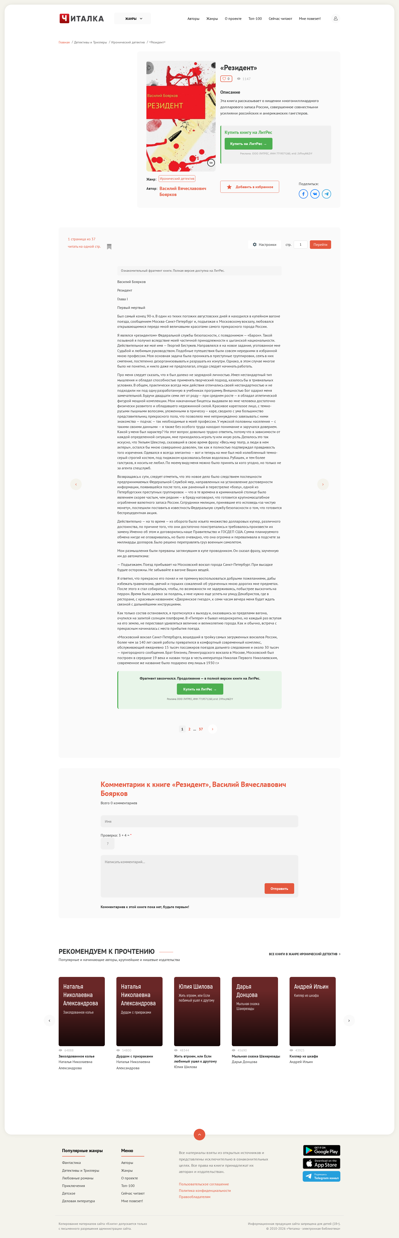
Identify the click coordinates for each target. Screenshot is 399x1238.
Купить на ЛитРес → (248, 144)
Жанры (212, 18)
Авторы (193, 18)
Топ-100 (255, 18)
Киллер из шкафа (304, 1056)
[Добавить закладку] (109, 246)
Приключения (73, 1185)
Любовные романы (78, 1178)
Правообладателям (194, 1196)
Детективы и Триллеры (90, 42)
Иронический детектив (128, 42)
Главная (64, 42)
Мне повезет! (310, 18)
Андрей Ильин (301, 1061)
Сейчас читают (280, 18)
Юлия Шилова (185, 1066)
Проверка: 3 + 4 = (116, 835)
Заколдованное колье (76, 1056)
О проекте (233, 18)
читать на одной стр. (84, 246)
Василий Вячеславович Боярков (183, 191)
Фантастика (71, 1162)
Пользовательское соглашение (204, 1184)
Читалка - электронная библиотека (313, 1228)
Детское (68, 1193)
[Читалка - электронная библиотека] (82, 18)
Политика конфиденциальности (205, 1190)
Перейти (320, 244)
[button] (335, 18)
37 (201, 729)
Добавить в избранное (254, 186)
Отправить (279, 888)
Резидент (157, 42)
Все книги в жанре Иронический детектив (303, 954)
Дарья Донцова (244, 1061)
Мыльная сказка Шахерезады (256, 1056)
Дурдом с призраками (134, 1056)
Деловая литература (78, 1201)
